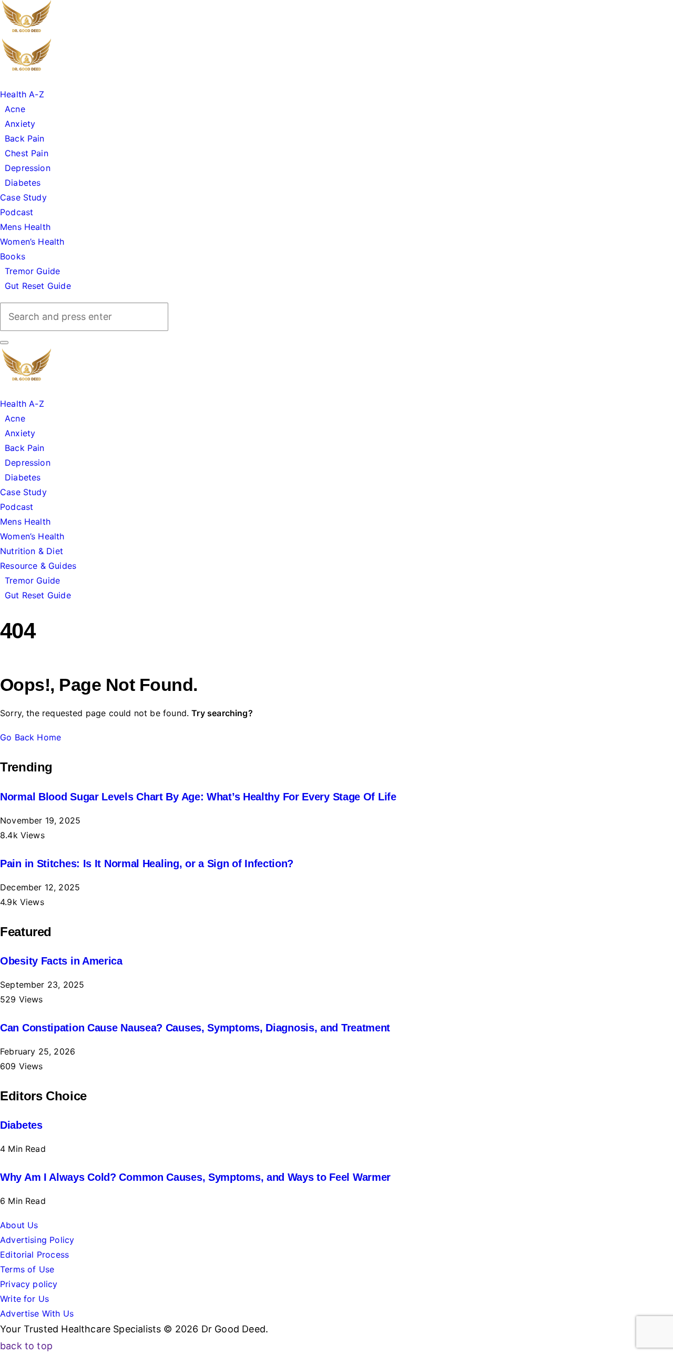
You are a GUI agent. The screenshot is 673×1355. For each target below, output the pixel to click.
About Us (19, 1225)
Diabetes (21, 1125)
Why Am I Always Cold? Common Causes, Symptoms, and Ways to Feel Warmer (195, 1177)
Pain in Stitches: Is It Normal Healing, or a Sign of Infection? (146, 863)
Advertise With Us (37, 1313)
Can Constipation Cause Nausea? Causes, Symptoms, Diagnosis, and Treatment (195, 1027)
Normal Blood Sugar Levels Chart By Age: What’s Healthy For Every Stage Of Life (198, 796)
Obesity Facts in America (61, 961)
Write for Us (24, 1298)
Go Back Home (30, 737)
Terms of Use (27, 1269)
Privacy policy (29, 1284)
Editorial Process (34, 1254)
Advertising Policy (37, 1239)
